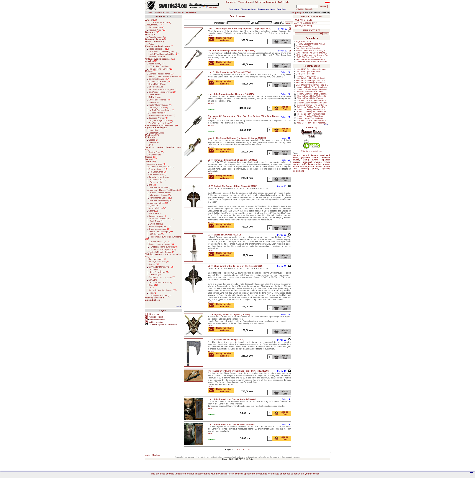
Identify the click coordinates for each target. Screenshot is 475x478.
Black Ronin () (156, 221)
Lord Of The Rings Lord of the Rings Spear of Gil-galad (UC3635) (239, 28)
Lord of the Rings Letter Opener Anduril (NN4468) (232, 399)
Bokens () (154, 264)
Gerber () (153, 140)
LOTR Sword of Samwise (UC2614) (225, 235)
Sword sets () (156, 224)
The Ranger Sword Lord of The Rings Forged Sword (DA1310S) (238, 371)
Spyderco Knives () (158, 118)
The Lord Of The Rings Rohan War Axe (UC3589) (231, 50)
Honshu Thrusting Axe (306, 76)
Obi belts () (155, 275)
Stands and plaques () (159, 226)
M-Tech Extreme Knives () (162, 110)
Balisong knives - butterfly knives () (164, 76)
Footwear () (155, 269)
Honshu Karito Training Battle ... (311, 118)
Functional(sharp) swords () (164, 247)
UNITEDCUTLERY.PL (304, 26)
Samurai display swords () (161, 218)
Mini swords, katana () (160, 195)
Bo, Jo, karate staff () (158, 262)
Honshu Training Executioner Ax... (312, 111)
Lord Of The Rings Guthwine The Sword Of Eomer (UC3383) (237, 138)
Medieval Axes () (157, 30)
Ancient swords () (157, 164)
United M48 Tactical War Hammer (311, 69)
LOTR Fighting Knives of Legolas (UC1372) (229, 314)
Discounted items (266, 9)
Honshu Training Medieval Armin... (312, 109)
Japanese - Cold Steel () (160, 187)
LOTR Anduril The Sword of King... (311, 53)
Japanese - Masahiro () (159, 200)
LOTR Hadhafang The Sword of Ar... (312, 55)
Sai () (151, 288)
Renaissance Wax (304, 46)
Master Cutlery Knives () (160, 105)
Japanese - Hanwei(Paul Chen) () (164, 190)
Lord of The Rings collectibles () (163, 54)
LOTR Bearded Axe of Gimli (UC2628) (226, 340)
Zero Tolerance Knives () (160, 123)
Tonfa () (152, 293)
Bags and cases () (157, 259)
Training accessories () (159, 295)
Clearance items (248, 9)
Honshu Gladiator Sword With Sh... (311, 44)
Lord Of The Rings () (160, 241)
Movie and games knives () (161, 115)
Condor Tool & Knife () (159, 81)
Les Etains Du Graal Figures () (162, 51)
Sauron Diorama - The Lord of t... (312, 105)
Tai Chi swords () (158, 172)
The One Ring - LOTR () (160, 69)
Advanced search (304, 9)
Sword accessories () (159, 229)
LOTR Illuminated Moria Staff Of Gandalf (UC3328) (232, 160)
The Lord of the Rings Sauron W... (311, 83)
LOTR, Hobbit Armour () (159, 22)
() (151, 20)
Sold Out (281, 9)
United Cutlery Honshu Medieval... (311, 78)
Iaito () (152, 185)
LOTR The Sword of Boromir (309, 57)
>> (249, 449)
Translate (213, 7)
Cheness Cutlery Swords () (161, 166)
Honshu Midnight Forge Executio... (312, 94)
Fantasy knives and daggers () (162, 89)
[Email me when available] (221, 40)
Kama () (152, 280)
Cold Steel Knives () (159, 79)
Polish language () (157, 37)
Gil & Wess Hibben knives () (162, 92)
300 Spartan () (157, 234)
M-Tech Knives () (158, 113)
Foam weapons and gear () (161, 277)
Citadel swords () (157, 174)
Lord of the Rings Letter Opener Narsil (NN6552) (231, 424)
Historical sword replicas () (163, 249)
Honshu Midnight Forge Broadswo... (312, 87)
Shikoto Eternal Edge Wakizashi (310, 59)
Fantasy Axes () (156, 27)
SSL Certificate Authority (311, 151)
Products (160, 16)
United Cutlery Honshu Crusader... (312, 103)
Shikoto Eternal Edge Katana (310, 98)
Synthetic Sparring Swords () (162, 290)
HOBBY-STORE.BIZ (303, 20)
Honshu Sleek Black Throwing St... (311, 50)
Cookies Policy (226, 474)
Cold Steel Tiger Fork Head (308, 71)
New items (234, 9)
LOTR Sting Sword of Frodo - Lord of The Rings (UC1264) (236, 266)
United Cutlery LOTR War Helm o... (312, 85)
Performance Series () (161, 198)
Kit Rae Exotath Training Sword (311, 114)
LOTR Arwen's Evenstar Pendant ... (313, 62)
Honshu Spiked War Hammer (310, 91)
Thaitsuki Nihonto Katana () (161, 252)
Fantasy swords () (157, 179)
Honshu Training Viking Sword (310, 116)
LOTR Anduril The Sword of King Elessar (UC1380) (232, 186)
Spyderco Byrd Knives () (161, 120)
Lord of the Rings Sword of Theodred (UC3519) (231, 94)
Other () (153, 211)
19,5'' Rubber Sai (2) (305, 41)
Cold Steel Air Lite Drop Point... (309, 48)
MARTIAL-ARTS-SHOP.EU (306, 23)
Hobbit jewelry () (156, 64)
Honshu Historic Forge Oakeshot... (313, 89)
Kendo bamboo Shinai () (160, 282)
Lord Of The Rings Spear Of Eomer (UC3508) (229, 72)
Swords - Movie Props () (160, 231)
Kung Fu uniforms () (159, 272)
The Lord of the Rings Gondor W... (311, 80)
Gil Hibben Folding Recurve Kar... (312, 107)
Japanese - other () (158, 203)
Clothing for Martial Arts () (160, 267)
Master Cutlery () (157, 208)
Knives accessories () (159, 100)
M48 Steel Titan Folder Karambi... (312, 123)
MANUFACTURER (311, 30)
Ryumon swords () (157, 216)
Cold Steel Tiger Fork (305, 74)
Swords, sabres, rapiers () (161, 244)
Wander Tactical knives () (161, 74)
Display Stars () (156, 152)
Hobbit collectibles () (158, 49)
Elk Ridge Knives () (159, 107)
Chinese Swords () (158, 169)
